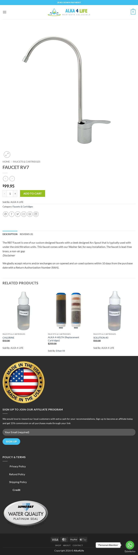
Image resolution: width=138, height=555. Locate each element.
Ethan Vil (60, 350)
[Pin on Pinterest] (30, 214)
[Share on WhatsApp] (5, 214)
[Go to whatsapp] (130, 545)
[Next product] (5, 178)
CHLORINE (8, 337)
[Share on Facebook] (11, 214)
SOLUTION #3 (100, 337)
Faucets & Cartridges (26, 161)
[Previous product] (12, 178)
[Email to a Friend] (24, 214)
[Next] (135, 322)
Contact (78, 545)
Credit (11, 489)
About (67, 545)
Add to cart (32, 193)
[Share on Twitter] (18, 214)
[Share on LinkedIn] (36, 214)
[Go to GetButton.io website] (130, 551)
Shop (58, 545)
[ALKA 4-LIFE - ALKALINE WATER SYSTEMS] (69, 12)
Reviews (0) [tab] (26, 234)
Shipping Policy (15, 482)
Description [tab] (10, 234)
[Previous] (2, 322)
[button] (5, 12)
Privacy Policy (14, 466)
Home (6, 161)
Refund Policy (14, 474)
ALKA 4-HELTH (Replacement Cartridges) (63, 339)
